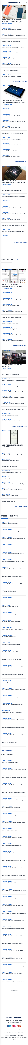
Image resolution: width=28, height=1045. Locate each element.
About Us (6, 1033)
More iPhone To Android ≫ (19, 426)
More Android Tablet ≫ (20, 161)
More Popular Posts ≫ (7, 750)
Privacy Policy (4, 1037)
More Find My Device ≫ (21, 506)
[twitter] (10, 1026)
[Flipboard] (20, 1026)
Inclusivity (7, 1035)
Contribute (20, 1035)
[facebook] (8, 1026)
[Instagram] (15, 1026)
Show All (19, 259)
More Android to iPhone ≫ (19, 345)
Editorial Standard (13, 1033)
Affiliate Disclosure (16, 1037)
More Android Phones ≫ (20, 81)
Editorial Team (21, 1033)
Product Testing (13, 1035)
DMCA (14, 1039)
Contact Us (24, 1037)
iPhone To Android (6, 264)
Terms (10, 1037)
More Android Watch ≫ (20, 242)
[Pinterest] (13, 1026)
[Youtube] (18, 1026)
